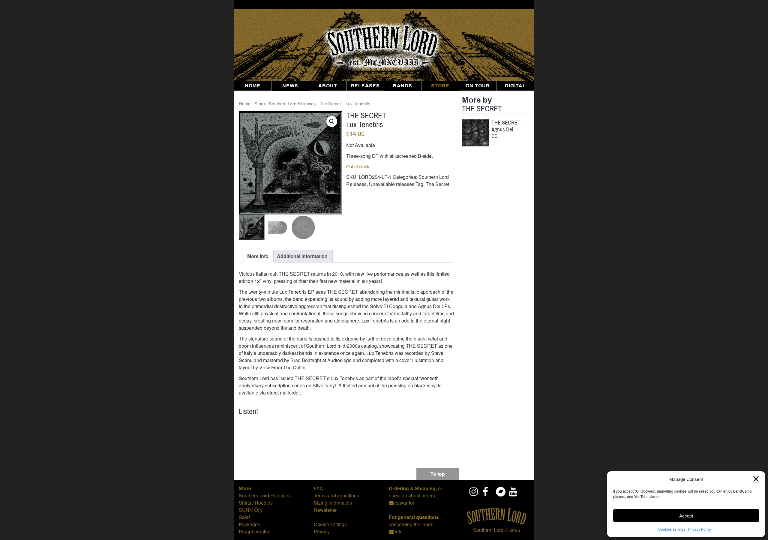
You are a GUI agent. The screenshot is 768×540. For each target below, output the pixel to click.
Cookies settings (671, 529)
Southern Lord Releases (292, 103)
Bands (402, 85)
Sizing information (333, 502)
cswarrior (404, 502)
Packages (249, 524)
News (290, 85)
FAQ (318, 488)
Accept (686, 515)
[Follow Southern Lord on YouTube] (513, 491)
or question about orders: (415, 492)
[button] (756, 479)
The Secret (437, 184)
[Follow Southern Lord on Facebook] (487, 491)
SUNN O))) (250, 509)
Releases (365, 85)
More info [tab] (257, 256)
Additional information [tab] (302, 256)
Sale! (244, 517)
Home (252, 85)
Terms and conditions (336, 495)
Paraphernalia (254, 531)
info (399, 531)
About (327, 85)
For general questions (414, 517)
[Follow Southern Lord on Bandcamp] (500, 491)
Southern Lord (488, 529)
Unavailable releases (391, 184)
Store (440, 85)
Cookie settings (330, 524)
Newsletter (325, 509)
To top (437, 473)
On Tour (478, 85)
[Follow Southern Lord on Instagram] (474, 491)
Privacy (322, 531)
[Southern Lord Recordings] (496, 522)
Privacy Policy (699, 529)
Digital (515, 85)
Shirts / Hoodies (256, 502)
